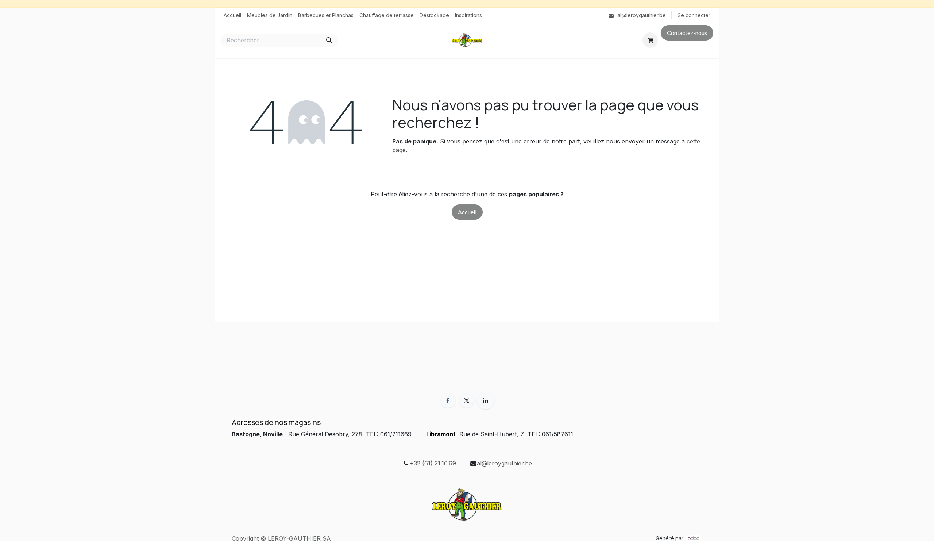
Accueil (467, 211)
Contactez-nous (687, 32)
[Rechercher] (329, 40)
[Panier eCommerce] (650, 40)
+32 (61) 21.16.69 (433, 463)
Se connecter (694, 15)
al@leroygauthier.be (504, 463)
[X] (466, 400)
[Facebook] (448, 400)
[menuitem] (232, 15)
